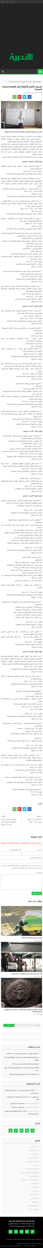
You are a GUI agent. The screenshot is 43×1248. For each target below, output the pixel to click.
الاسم (39, 849)
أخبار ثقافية (35, 1154)
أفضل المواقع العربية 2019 (32, 1169)
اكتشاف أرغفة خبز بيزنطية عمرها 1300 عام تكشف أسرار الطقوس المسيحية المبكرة (23, 1011)
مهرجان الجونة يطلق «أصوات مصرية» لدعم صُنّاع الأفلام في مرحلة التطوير (21, 1058)
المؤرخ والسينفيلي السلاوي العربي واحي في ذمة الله (25, 1064)
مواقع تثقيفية (35, 1202)
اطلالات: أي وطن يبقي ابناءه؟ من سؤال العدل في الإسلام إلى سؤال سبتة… (21, 1069)
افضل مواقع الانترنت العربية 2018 (30, 1180)
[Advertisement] (21, 28)
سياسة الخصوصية (33, 1195)
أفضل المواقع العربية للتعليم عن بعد (29, 1173)
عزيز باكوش (35, 1097)
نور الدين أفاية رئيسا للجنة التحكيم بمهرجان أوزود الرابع (23, 1074)
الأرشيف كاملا (35, 1184)
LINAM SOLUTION (17, 1239)
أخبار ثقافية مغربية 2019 (32, 1161)
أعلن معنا (36, 1165)
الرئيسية (39, 82)
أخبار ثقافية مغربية (33, 1158)
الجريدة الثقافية (34, 1187)
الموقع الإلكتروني (36, 857)
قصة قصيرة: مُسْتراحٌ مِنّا (18, 1107)
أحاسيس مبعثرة (34, 1147)
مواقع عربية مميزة (34, 1209)
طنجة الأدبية (38, 93)
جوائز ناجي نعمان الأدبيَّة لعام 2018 (32, 938)
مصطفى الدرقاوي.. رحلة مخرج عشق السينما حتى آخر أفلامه (22, 1053)
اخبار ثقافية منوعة (33, 1176)
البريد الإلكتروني (15, 849)
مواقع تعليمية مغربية (33, 1205)
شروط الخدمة (35, 1198)
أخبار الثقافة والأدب (33, 1150)
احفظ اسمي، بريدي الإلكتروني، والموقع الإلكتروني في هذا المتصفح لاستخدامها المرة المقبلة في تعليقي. (21, 867)
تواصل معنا (35, 1191)
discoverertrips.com (37, 1243)
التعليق (39, 872)
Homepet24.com (27, 1243)
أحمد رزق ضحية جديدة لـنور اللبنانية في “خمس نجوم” (26, 974)
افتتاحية (33, 1246)
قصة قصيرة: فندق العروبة (17, 1103)
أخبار (34, 82)
